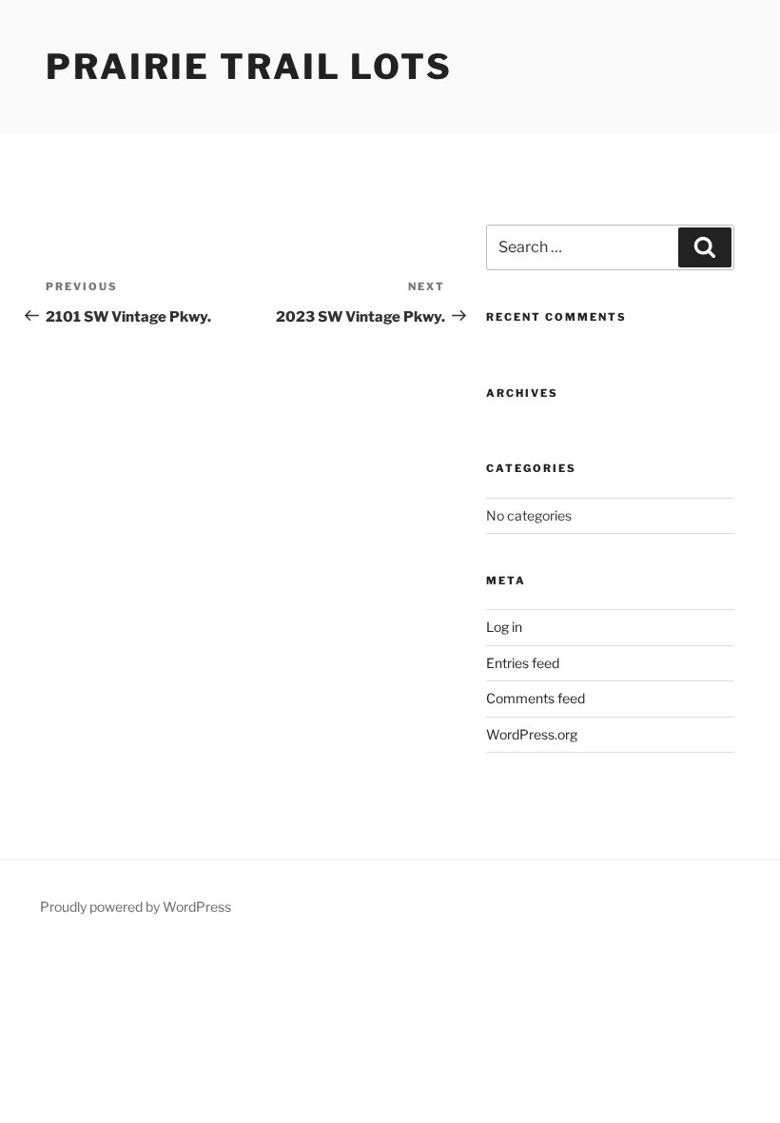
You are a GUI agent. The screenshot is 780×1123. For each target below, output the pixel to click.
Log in (504, 627)
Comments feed (535, 698)
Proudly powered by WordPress (135, 906)
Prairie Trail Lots (249, 67)
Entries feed (522, 663)
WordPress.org (531, 734)
